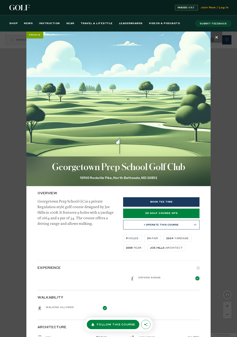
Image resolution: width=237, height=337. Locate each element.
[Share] (145, 324)
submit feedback (213, 23)
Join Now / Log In (215, 7)
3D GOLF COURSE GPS (161, 213)
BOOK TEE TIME (161, 202)
